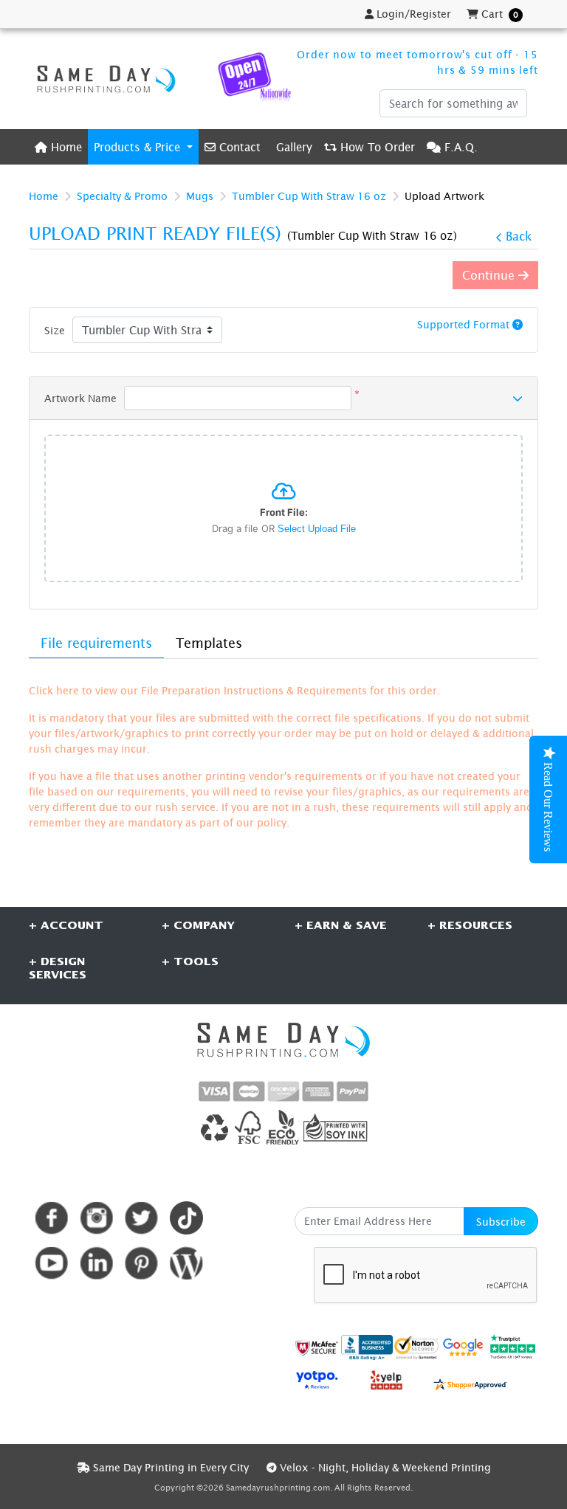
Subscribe (501, 1221)
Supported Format (464, 324)
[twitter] (141, 1218)
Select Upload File (317, 528)
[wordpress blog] (186, 1263)
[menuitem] (58, 147)
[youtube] (51, 1263)
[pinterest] (141, 1263)
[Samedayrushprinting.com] (102, 79)
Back (519, 236)
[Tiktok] (186, 1218)
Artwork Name (80, 398)
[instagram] (96, 1218)
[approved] (470, 1383)
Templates (209, 643)
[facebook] (51, 1218)
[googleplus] (317, 1347)
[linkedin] (96, 1263)
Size (54, 330)
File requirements (96, 643)
